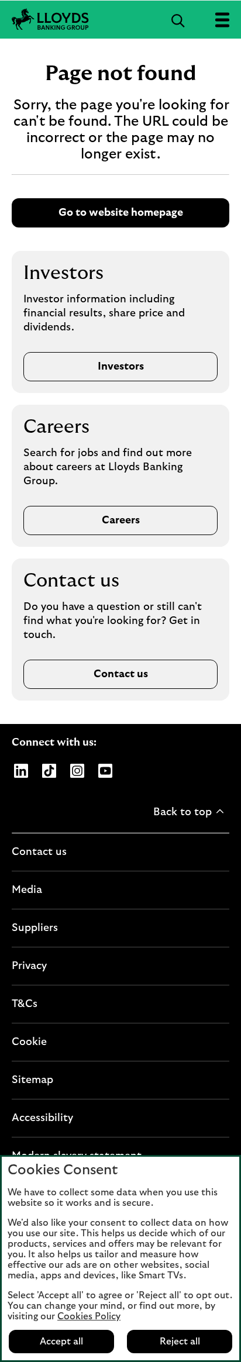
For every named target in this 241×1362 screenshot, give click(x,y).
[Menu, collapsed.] (222, 20)
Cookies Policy (88, 1316)
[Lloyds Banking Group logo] (120, 20)
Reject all (180, 1341)
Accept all (61, 1341)
